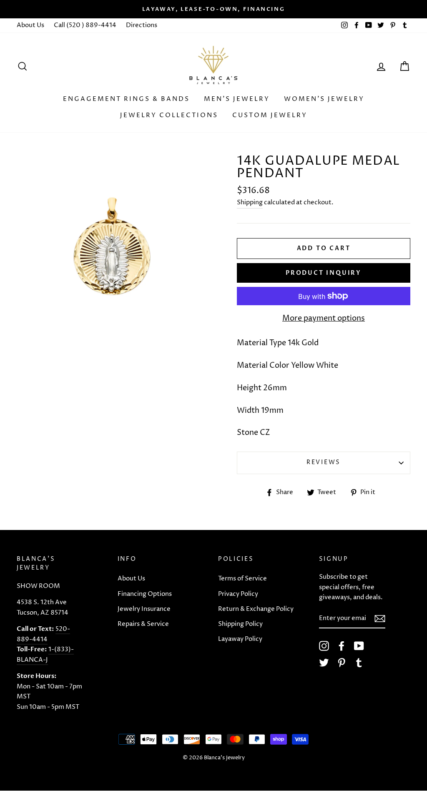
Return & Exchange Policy (256, 609)
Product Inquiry (324, 273)
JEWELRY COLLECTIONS (169, 115)
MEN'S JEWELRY (237, 99)
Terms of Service (242, 578)
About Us (30, 25)
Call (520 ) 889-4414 (85, 25)
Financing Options (145, 594)
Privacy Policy (238, 594)
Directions (141, 25)
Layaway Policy (240, 639)
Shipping (250, 202)
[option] (213, 9)
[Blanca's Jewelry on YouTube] (359, 646)
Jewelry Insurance (144, 609)
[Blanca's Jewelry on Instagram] (324, 646)
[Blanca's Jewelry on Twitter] (324, 663)
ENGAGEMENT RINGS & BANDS (126, 99)
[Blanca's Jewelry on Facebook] (342, 646)
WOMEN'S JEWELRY (324, 99)
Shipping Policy (240, 624)
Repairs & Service (143, 624)
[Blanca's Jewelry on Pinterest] (342, 663)
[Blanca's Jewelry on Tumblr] (359, 663)
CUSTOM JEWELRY (269, 115)
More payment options (323, 318)
